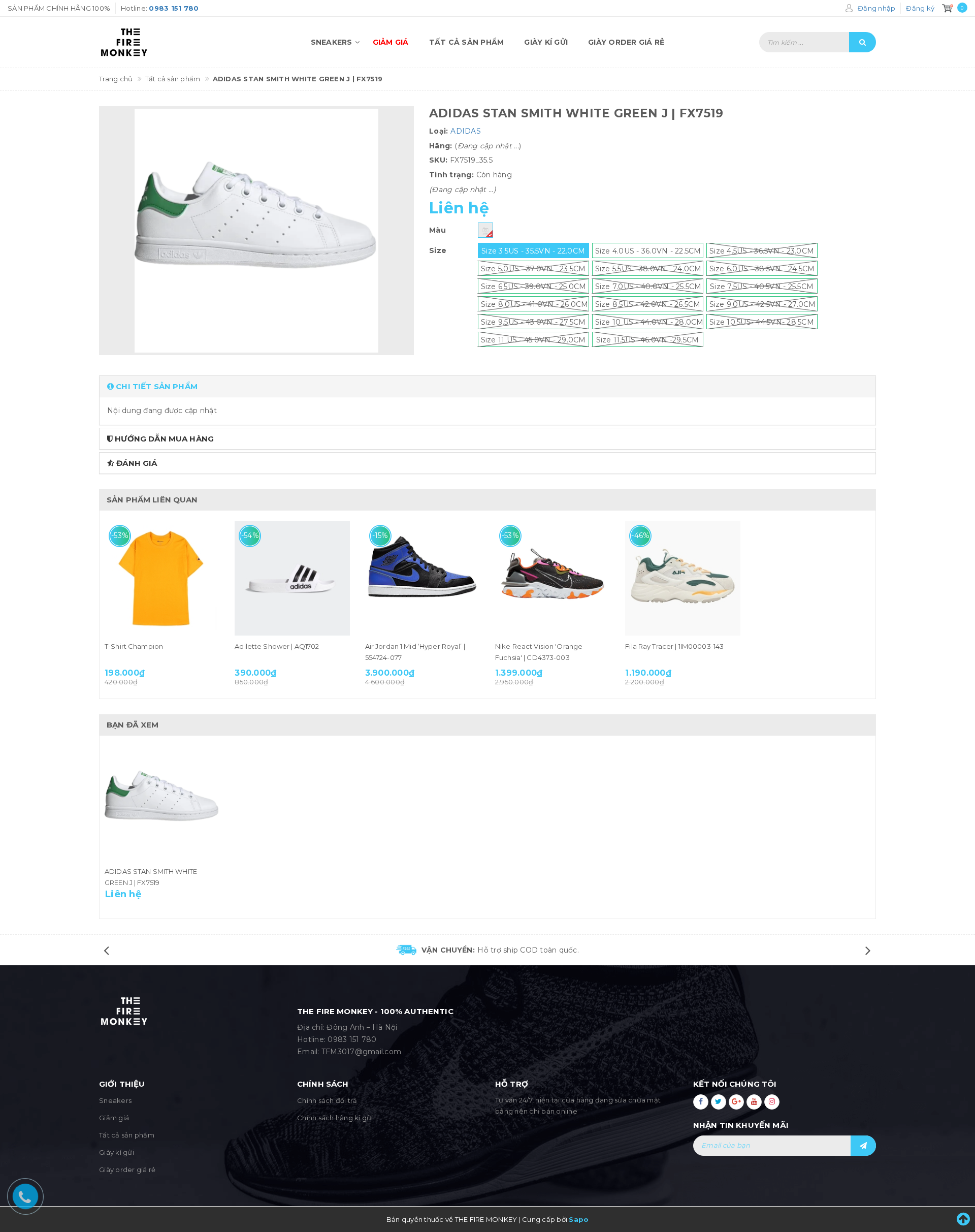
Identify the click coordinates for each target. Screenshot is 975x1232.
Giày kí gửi (546, 42)
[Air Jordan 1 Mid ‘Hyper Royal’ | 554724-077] (422, 578)
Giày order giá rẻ (626, 42)
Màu (437, 230)
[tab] (487, 386)
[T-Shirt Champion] (162, 578)
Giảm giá (391, 42)
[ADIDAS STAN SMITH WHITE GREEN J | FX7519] (162, 803)
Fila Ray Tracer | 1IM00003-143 (674, 646)
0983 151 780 (352, 1039)
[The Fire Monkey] (157, 42)
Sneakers (331, 42)
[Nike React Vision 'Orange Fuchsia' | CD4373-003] (552, 578)
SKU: (438, 160)
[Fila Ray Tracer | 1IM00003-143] (682, 578)
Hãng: (440, 145)
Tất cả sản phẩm (466, 42)
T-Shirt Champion (134, 646)
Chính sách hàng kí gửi (335, 1118)
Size (437, 250)
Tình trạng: (451, 174)
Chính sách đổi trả (327, 1100)
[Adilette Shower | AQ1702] (292, 578)
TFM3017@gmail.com (361, 1051)
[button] (487, 386)
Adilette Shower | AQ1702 (277, 646)
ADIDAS (465, 131)
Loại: (438, 131)
